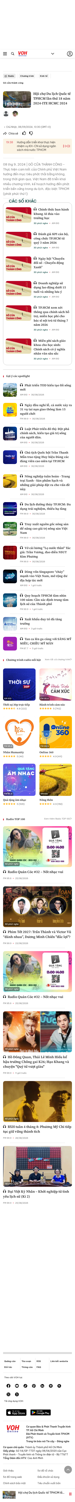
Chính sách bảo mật (14, 1483)
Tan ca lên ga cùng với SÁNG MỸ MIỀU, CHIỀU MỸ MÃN (45, 641)
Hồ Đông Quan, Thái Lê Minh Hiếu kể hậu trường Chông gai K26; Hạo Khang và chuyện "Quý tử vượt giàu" (36, 1062)
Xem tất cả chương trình (57, 659)
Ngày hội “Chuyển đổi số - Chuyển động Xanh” (49, 262)
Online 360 (46, 752)
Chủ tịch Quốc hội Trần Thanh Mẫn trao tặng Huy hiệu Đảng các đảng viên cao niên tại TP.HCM (44, 456)
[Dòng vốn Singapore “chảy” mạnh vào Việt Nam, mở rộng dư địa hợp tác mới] (10, 576)
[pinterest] (34, 1386)
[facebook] (8, 1386)
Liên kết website (59, 1361)
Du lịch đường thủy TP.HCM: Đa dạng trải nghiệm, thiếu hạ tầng (45, 506)
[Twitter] (8, 1395)
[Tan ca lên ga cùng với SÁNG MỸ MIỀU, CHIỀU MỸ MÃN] (10, 644)
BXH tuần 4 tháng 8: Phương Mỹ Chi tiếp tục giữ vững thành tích (37, 1129)
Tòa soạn (26, 1361)
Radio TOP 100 (15, 819)
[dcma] (59, 1386)
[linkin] (42, 1386)
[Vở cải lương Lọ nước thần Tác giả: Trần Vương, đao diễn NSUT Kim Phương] (10, 552)
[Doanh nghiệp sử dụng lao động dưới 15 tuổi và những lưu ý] (18, 288)
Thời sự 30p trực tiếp (16, 705)
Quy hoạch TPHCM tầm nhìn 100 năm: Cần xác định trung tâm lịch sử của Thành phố (44, 599)
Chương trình (27, 76)
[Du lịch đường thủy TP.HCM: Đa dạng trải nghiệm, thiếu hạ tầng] (10, 509)
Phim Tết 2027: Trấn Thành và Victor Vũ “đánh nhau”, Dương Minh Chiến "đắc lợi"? (37, 934)
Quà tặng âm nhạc (14, 800)
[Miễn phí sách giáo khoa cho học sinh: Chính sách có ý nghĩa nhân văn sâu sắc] (18, 346)
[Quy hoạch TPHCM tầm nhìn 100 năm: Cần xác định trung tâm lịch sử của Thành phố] (10, 600)
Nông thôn (46, 800)
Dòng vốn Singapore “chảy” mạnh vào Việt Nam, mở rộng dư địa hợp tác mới (43, 576)
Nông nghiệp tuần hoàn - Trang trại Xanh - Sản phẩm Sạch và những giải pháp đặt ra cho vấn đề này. (45, 482)
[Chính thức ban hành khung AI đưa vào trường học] (18, 214)
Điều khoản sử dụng (48, 1477)
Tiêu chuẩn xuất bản (49, 1483)
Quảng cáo (10, 1361)
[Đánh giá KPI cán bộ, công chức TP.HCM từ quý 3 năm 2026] (18, 239)
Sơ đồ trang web (12, 1477)
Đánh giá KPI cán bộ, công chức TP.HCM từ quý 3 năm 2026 (51, 238)
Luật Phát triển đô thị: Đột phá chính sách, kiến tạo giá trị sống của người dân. (44, 433)
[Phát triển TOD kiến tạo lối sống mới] (10, 390)
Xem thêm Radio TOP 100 (57, 818)
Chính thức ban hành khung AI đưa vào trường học (51, 213)
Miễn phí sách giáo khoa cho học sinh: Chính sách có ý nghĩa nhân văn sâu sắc (50, 346)
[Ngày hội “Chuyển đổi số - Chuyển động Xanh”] (18, 264)
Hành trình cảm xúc (52, 705)
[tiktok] (25, 1386)
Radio (11, 76)
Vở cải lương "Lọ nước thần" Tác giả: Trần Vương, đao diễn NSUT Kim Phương (45, 552)
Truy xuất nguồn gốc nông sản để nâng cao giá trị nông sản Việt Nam (44, 528)
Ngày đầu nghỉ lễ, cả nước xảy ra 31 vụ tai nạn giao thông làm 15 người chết (46, 409)
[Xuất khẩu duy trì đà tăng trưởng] (10, 624)
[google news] (51, 1386)
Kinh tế (44, 76)
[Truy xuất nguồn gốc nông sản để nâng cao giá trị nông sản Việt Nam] (10, 529)
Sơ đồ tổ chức (45, 1470)
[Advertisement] (37, 1275)
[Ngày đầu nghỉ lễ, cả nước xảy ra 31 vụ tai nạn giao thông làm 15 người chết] (10, 410)
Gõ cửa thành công (13, 83)
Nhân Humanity (13, 752)
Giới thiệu (8, 1470)
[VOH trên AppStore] (16, 1413)
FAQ (39, 1367)
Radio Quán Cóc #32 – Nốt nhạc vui (35, 871)
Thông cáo (27, 1367)
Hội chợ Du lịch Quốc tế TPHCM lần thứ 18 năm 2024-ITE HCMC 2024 (41, 1494)
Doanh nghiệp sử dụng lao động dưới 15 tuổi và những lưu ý (50, 287)
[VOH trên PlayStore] (40, 1413)
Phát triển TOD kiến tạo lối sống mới (45, 387)
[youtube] (17, 1386)
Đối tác (8, 1367)
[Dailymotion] (17, 1395)
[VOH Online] (23, 54)
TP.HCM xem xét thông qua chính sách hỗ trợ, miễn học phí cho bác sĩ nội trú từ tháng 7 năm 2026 (51, 316)
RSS (39, 1361)
